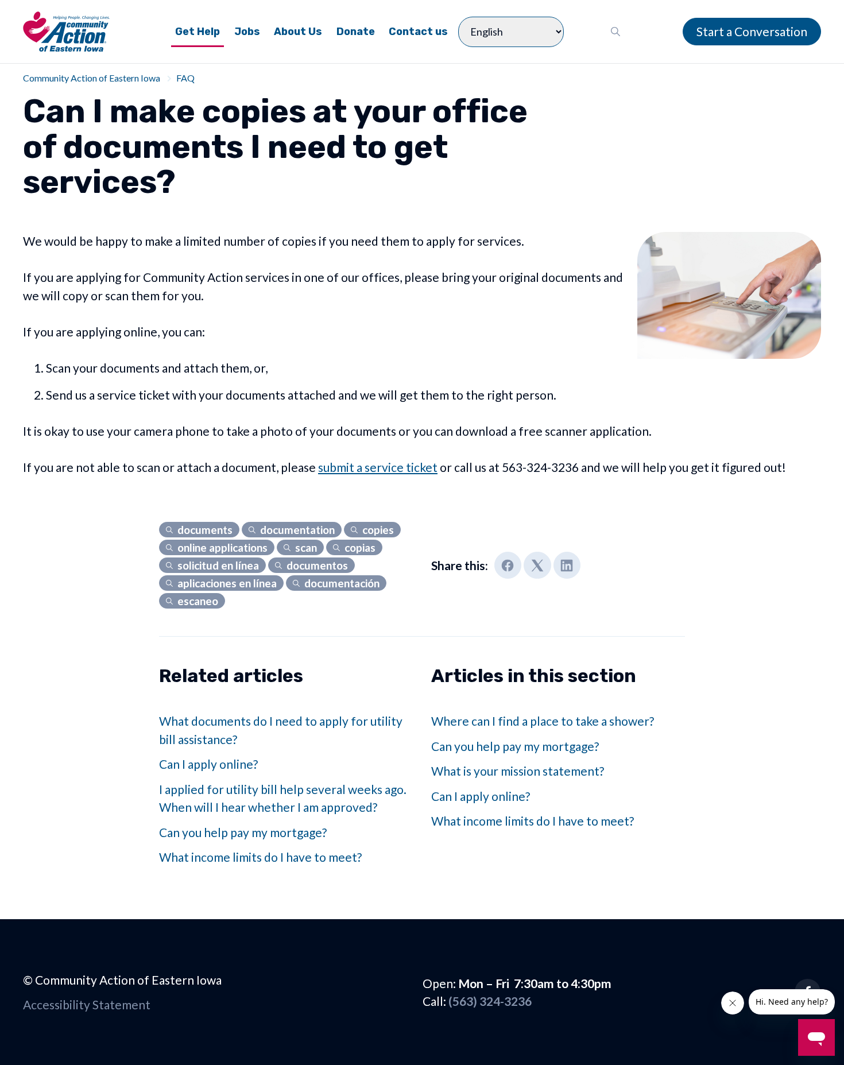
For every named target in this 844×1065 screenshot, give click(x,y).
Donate (355, 31)
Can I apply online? (208, 764)
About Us (298, 31)
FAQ (185, 77)
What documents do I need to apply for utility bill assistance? (280, 730)
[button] (616, 31)
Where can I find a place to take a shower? (542, 721)
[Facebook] (508, 565)
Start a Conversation (751, 31)
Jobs (247, 31)
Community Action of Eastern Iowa (91, 77)
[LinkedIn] (567, 565)
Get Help (197, 31)
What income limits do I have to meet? (260, 857)
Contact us (418, 31)
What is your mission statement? (517, 771)
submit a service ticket (378, 467)
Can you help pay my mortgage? (243, 832)
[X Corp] (537, 565)
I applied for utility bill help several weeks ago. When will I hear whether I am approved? (282, 798)
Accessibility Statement (86, 1004)
